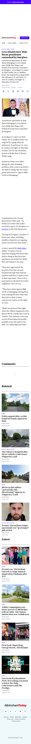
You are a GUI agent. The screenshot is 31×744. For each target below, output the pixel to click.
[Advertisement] (15, 19)
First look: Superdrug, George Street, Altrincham (15, 646)
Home (3, 43)
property (5, 229)
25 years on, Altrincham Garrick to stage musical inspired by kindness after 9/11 (14, 573)
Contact (24, 717)
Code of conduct (20, 719)
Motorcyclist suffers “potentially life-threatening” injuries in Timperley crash (13, 491)
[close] (29, 2)
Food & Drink (12, 43)
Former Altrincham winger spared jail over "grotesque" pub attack (15, 528)
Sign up (6, 717)
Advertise (18, 717)
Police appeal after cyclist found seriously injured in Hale (14, 418)
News (3, 413)
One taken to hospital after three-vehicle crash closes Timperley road (15, 454)
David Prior (5, 85)
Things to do (23, 43)
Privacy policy (16, 721)
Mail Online (21, 248)
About (12, 717)
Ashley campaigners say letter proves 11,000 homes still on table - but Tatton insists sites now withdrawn (15, 611)
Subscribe (24, 38)
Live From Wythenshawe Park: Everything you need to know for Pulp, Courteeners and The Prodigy (15, 683)
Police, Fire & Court (8, 49)
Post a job (10, 719)
